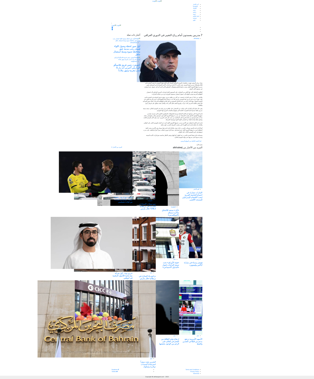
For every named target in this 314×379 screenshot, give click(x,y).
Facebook (115, 369)
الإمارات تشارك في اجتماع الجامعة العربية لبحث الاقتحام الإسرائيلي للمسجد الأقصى (192, 196)
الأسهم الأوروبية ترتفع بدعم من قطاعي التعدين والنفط (192, 341)
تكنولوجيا (195, 6)
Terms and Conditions (192, 369)
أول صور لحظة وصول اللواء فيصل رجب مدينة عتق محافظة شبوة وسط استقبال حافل (126, 50)
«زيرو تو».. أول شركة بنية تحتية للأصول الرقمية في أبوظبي (122, 275)
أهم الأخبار (196, 189)
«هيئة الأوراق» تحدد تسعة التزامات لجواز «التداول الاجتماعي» (170, 264)
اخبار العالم (196, 16)
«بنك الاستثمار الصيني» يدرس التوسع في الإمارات (123, 327)
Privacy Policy (194, 371)
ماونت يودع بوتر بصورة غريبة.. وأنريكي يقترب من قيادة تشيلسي (123, 199)
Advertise (196, 373)
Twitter (114, 371)
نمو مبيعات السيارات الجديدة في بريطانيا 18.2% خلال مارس (147, 206)
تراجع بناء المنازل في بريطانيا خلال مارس (147, 277)
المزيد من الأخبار (117, 147)
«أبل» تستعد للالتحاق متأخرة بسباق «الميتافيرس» (170, 212)
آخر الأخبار (196, 4)
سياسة (195, 18)
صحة (194, 14)
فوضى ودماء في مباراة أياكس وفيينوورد (193, 263)
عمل (174, 259)
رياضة (194, 12)
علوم (194, 20)
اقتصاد (194, 8)
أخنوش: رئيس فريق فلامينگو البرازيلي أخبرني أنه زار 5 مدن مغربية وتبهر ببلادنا (127, 68)
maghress (134, 61)
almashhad (133, 42)
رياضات (127, 194)
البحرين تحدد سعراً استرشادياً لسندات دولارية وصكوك (148, 364)
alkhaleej (196, 38)
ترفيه (194, 10)
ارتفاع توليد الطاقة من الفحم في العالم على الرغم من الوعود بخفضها (169, 341)
